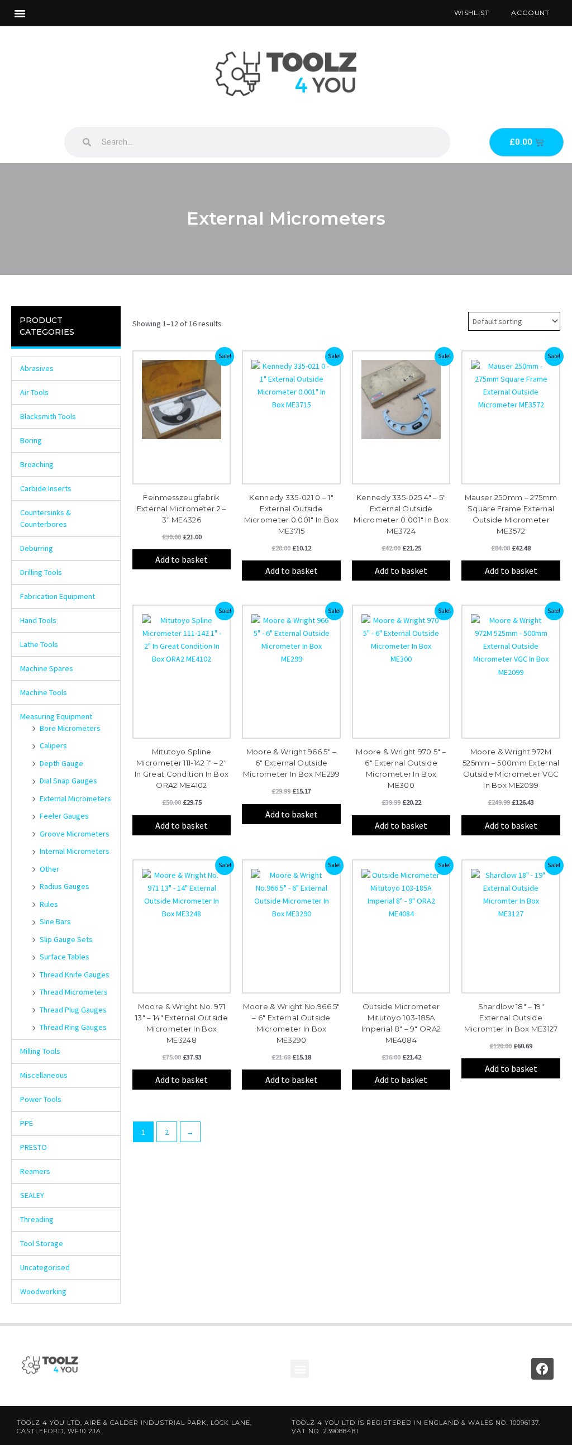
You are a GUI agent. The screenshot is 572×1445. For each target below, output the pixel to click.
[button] (20, 13)
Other (49, 869)
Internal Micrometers (74, 851)
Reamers (35, 1171)
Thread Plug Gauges (73, 1010)
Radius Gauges (64, 886)
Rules (49, 904)
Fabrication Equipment (57, 596)
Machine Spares (46, 668)
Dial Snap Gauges (68, 781)
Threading (37, 1219)
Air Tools (34, 392)
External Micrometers (75, 798)
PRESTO (33, 1147)
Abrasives (37, 368)
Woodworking (43, 1291)
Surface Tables (64, 957)
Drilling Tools (41, 572)
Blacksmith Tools (48, 416)
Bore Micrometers (70, 728)
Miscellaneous (44, 1075)
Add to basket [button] (181, 559)
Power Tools (40, 1099)
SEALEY (32, 1195)
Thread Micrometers (74, 992)
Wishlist (471, 12)
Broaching (37, 464)
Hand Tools (38, 620)
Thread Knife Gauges (74, 974)
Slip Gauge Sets (66, 939)
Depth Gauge (61, 763)
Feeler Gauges (64, 816)
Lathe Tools (39, 644)
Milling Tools (40, 1051)
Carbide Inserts (46, 488)
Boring (31, 440)
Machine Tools (43, 692)
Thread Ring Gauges (73, 1027)
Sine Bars (55, 921)
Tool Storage (41, 1243)
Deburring (36, 548)
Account (530, 12)
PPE (26, 1123)
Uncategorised (45, 1267)
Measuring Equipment (56, 716)
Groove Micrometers (74, 834)
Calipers (53, 745)
